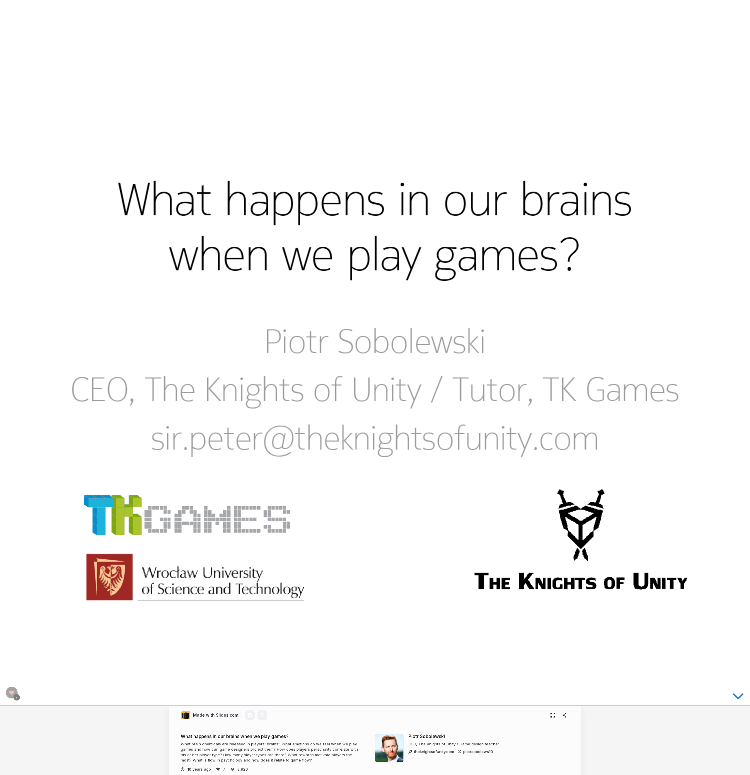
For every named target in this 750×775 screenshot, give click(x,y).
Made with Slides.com (215, 715)
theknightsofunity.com (434, 751)
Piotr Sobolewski (426, 736)
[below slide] (738, 695)
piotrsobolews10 (478, 751)
